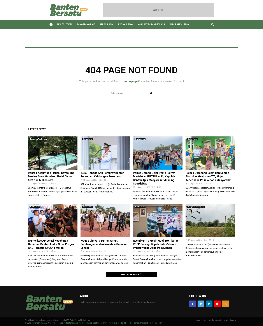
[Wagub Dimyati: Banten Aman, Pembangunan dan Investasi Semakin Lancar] (105, 220)
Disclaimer (134, 323)
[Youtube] (217, 304)
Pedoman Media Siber (118, 323)
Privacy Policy (146, 323)
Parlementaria (215, 320)
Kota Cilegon (125, 24)
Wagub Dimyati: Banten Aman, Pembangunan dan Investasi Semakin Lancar (104, 244)
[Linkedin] (209, 304)
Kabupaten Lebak (179, 24)
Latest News (37, 129)
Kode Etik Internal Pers (97, 323)
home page (131, 81)
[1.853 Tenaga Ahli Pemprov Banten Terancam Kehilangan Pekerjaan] (105, 153)
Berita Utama (64, 24)
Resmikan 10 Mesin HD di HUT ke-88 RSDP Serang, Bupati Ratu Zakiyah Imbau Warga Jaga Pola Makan (156, 244)
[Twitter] (201, 304)
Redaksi (82, 323)
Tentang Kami (72, 323)
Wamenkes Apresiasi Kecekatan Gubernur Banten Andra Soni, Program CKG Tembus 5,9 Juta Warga (52, 244)
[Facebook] (192, 304)
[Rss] (225, 304)
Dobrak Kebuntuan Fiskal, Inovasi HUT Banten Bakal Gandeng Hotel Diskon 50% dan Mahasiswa (52, 176)
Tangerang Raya (86, 24)
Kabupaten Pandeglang (151, 24)
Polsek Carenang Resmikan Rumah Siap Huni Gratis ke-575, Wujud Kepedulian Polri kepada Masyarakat (208, 176)
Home (50, 24)
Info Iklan (158, 323)
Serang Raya (107, 24)
